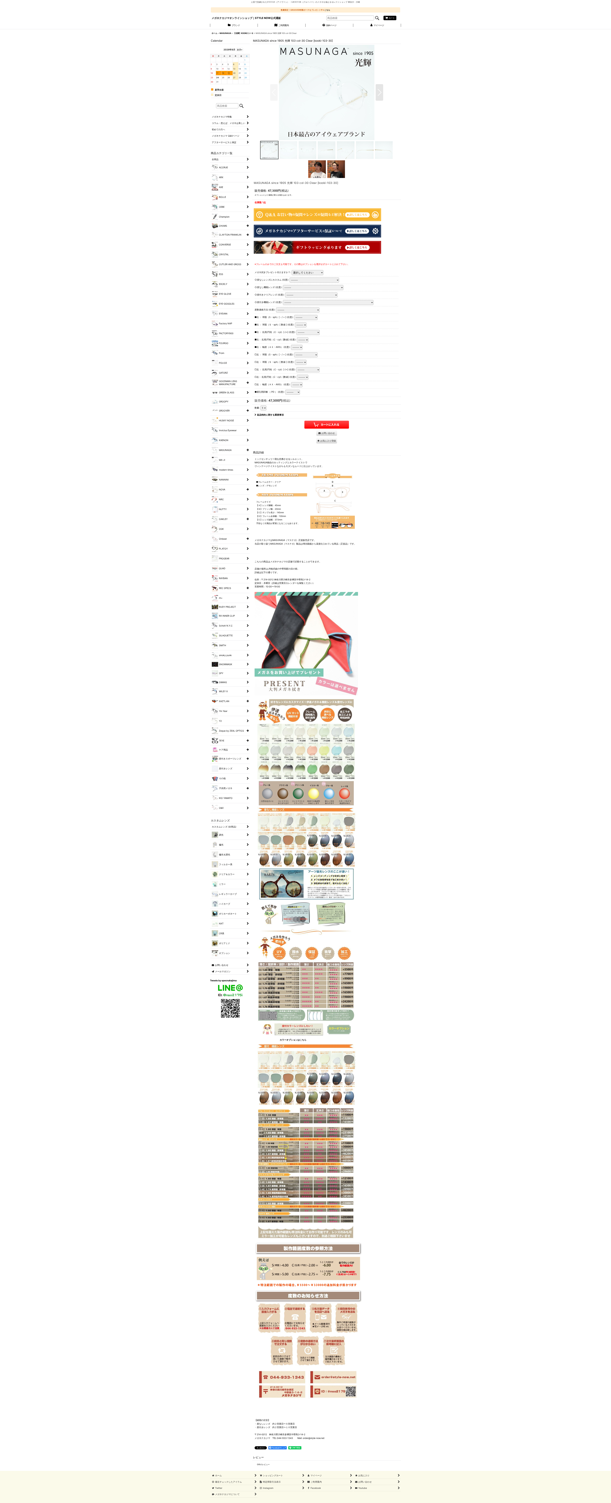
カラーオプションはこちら (293, 1039)
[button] (274, 92)
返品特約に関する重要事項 (270, 414)
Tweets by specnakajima (223, 980)
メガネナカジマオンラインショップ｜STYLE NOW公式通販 (246, 18)
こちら (327, 10)
